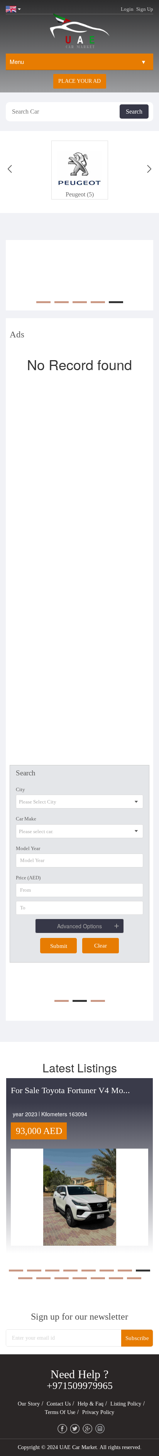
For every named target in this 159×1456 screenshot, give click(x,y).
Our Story (29, 1404)
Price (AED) (28, 878)
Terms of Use (60, 1412)
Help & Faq (90, 1404)
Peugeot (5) (80, 194)
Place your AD (79, 81)
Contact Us (59, 1404)
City (20, 789)
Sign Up (144, 9)
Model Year (28, 848)
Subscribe (137, 1338)
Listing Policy (125, 1404)
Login (127, 9)
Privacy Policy (98, 1412)
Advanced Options (79, 926)
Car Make (26, 819)
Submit (58, 946)
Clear (100, 946)
